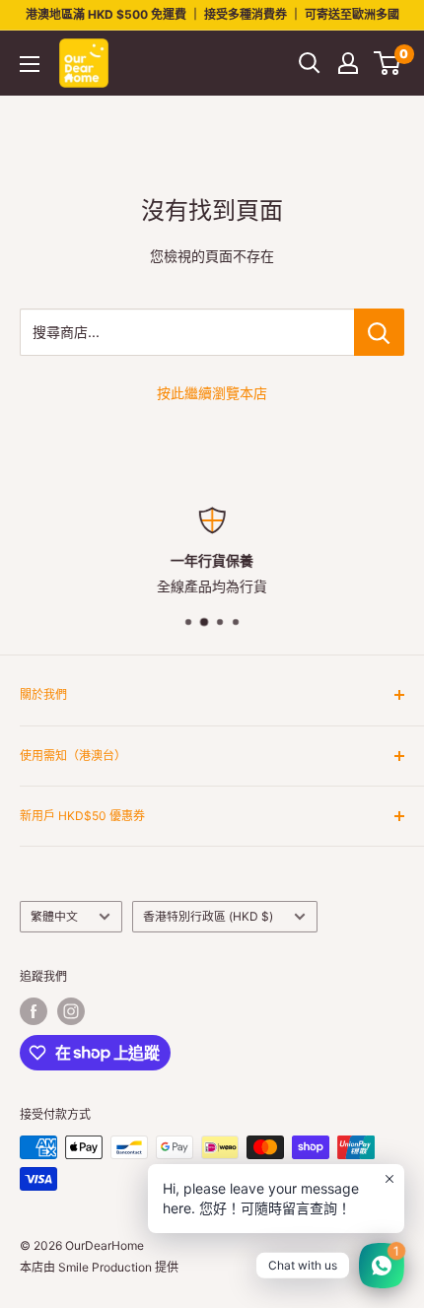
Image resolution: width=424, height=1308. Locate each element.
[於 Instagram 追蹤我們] (71, 1011)
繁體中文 (54, 916)
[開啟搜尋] (309, 63)
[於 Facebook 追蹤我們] (33, 1011)
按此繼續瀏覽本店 (212, 392)
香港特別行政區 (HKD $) (208, 916)
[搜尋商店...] (379, 332)
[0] (388, 63)
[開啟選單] (29, 64)
